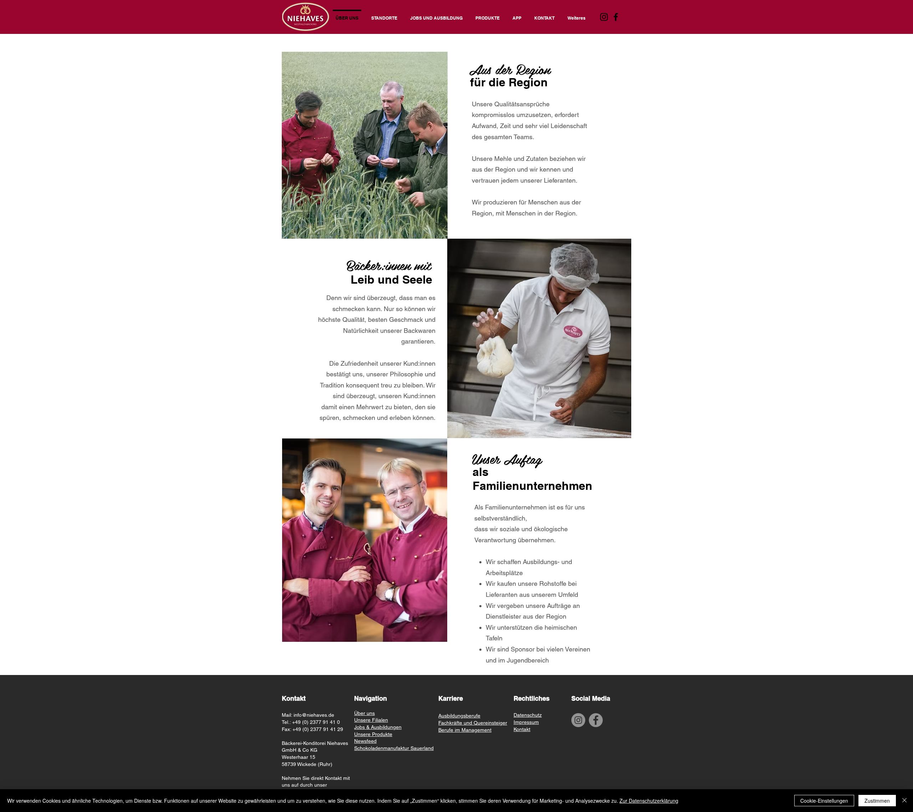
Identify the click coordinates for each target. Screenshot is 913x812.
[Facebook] (616, 17)
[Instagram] (604, 17)
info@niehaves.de (314, 715)
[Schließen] (904, 800)
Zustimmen (877, 800)
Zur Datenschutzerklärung (648, 800)
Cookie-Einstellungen (824, 800)
